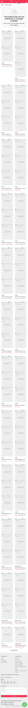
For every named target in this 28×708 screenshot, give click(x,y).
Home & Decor (4, 662)
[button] (18, 3)
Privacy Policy (18, 661)
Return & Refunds (18, 662)
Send (14, 696)
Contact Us (17, 658)
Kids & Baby (3, 661)
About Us (17, 659)
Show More (14, 650)
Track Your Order (18, 665)
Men (2, 658)
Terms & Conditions (19, 663)
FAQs (16, 669)
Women (2, 659)
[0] (25, 3)
